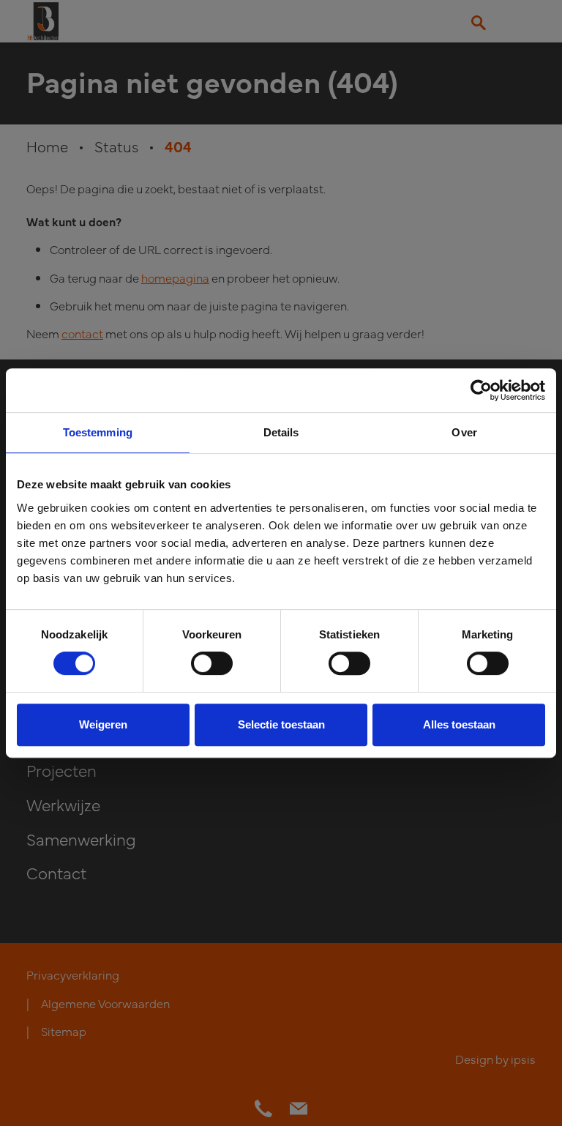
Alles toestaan (459, 724)
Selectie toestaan (281, 724)
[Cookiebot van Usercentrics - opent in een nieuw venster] (481, 390)
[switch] (212, 663)
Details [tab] (281, 432)
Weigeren (103, 724)
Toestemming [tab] (97, 432)
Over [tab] (464, 432)
